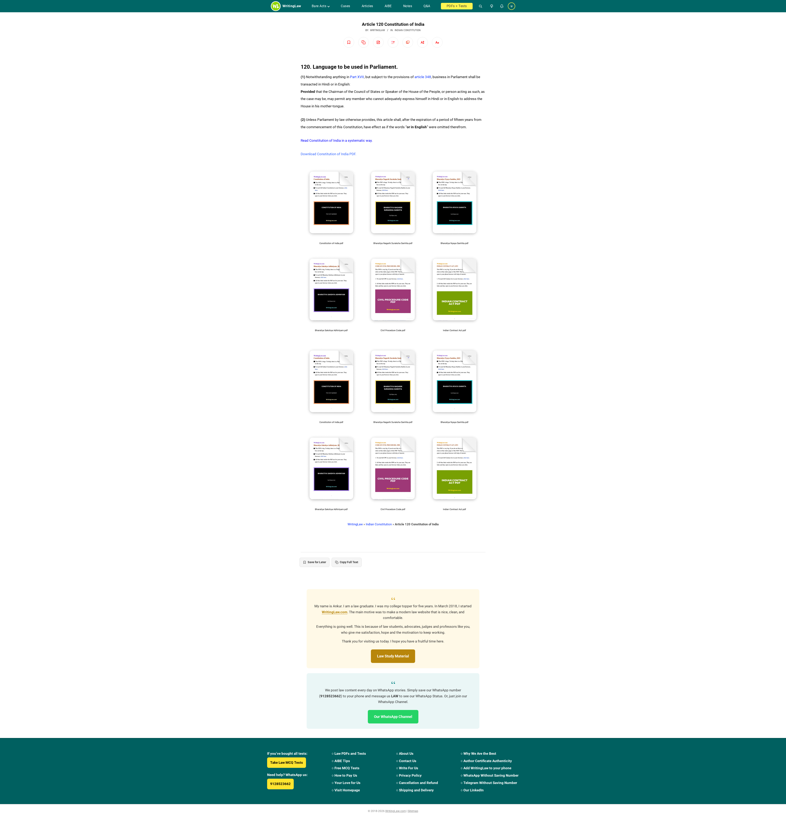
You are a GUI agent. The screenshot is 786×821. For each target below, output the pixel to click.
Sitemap (413, 811)
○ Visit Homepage (346, 790)
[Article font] (437, 42)
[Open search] (479, 6)
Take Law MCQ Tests (286, 762)
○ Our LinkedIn (472, 790)
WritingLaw (355, 524)
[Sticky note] (378, 42)
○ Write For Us (407, 768)
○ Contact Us (406, 761)
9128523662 (280, 784)
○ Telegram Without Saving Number (489, 783)
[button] (491, 6)
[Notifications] (501, 6)
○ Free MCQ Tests (345, 768)
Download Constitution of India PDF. (328, 154)
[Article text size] (422, 42)
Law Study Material (393, 656)
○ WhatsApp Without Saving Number (489, 775)
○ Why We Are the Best (478, 753)
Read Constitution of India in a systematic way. (337, 140)
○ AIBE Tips (341, 761)
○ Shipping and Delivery (415, 790)
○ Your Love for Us (346, 783)
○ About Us (404, 753)
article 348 (422, 77)
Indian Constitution (408, 30)
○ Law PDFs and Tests (349, 753)
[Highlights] (393, 42)
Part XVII (357, 77)
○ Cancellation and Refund (417, 783)
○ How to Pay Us (344, 775)
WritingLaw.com (334, 612)
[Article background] (407, 42)
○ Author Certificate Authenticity (486, 761)
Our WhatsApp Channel (393, 716)
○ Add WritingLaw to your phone (486, 768)
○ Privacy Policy (409, 775)
